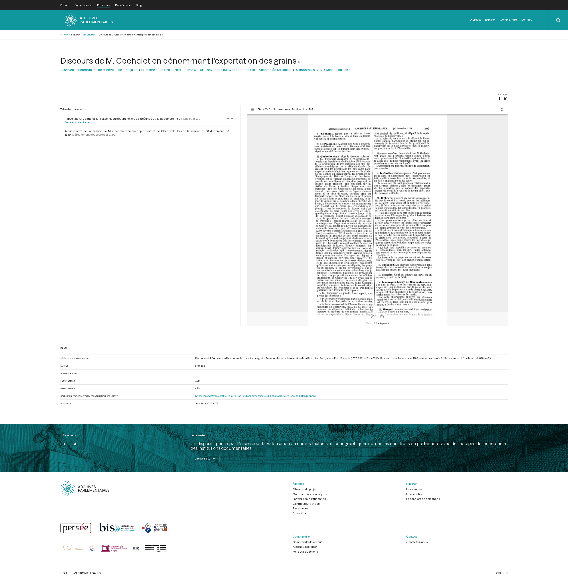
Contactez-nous (417, 542)
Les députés (414, 494)
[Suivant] (382, 316)
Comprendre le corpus (307, 542)
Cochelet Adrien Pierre (77, 122)
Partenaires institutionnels (309, 498)
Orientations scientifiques (310, 494)
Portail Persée (83, 5)
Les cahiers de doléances (423, 498)
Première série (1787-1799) (161, 70)
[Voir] (299, 60)
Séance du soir (337, 70)
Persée (65, 5)
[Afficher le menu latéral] (252, 109)
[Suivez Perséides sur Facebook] (64, 444)
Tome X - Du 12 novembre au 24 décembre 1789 (220, 70)
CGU (63, 573)
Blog (139, 5)
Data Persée (123, 5)
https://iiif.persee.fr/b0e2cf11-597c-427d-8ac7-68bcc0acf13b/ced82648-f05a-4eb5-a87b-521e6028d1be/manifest (255, 395)
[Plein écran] (502, 109)
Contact (526, 19)
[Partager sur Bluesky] (505, 98)
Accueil (64, 34)
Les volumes (89, 34)
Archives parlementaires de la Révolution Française (98, 70)
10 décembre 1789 (308, 70)
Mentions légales (87, 573)
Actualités (299, 513)
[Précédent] (372, 316)
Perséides (103, 5)
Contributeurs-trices (306, 503)
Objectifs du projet (305, 489)
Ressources (300, 508)
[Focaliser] (232, 118)
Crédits (502, 573)
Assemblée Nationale (275, 70)
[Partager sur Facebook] (499, 98)
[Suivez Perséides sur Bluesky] (75, 444)
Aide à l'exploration (305, 546)
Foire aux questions (305, 551)
